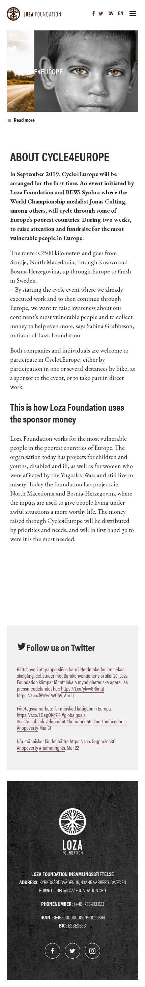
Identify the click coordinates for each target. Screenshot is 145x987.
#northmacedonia (110, 721)
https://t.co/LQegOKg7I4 (39, 715)
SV (111, 13)
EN (120, 13)
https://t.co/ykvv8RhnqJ (82, 688)
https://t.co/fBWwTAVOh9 (39, 695)
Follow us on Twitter (60, 647)
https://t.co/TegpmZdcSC (92, 741)
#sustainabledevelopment (41, 721)
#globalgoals (74, 715)
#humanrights (79, 721)
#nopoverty (27, 727)
